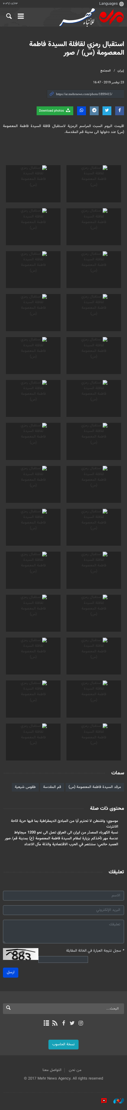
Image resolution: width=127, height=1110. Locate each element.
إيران (121, 70)
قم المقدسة (52, 787)
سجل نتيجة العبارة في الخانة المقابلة (95, 951)
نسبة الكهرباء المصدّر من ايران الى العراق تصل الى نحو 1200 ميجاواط (66, 833)
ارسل (10, 972)
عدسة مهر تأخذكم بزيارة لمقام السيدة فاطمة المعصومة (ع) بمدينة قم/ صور (61, 838)
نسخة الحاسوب (63, 1044)
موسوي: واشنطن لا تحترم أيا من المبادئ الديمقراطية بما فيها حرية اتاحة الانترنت (64, 824)
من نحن (75, 1070)
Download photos (52, 110)
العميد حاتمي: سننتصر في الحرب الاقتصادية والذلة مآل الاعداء (71, 844)
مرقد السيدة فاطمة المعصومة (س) (95, 787)
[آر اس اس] (54, 1024)
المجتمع (105, 70)
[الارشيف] (46, 1024)
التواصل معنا (52, 1070)
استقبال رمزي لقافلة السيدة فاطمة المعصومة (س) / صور (76, 48)
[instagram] (80, 1024)
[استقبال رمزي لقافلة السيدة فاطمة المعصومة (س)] (93, 183)
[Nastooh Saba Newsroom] (116, 1101)
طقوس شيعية (25, 787)
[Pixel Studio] (101, 1101)
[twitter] (72, 1024)
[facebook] (63, 1024)
